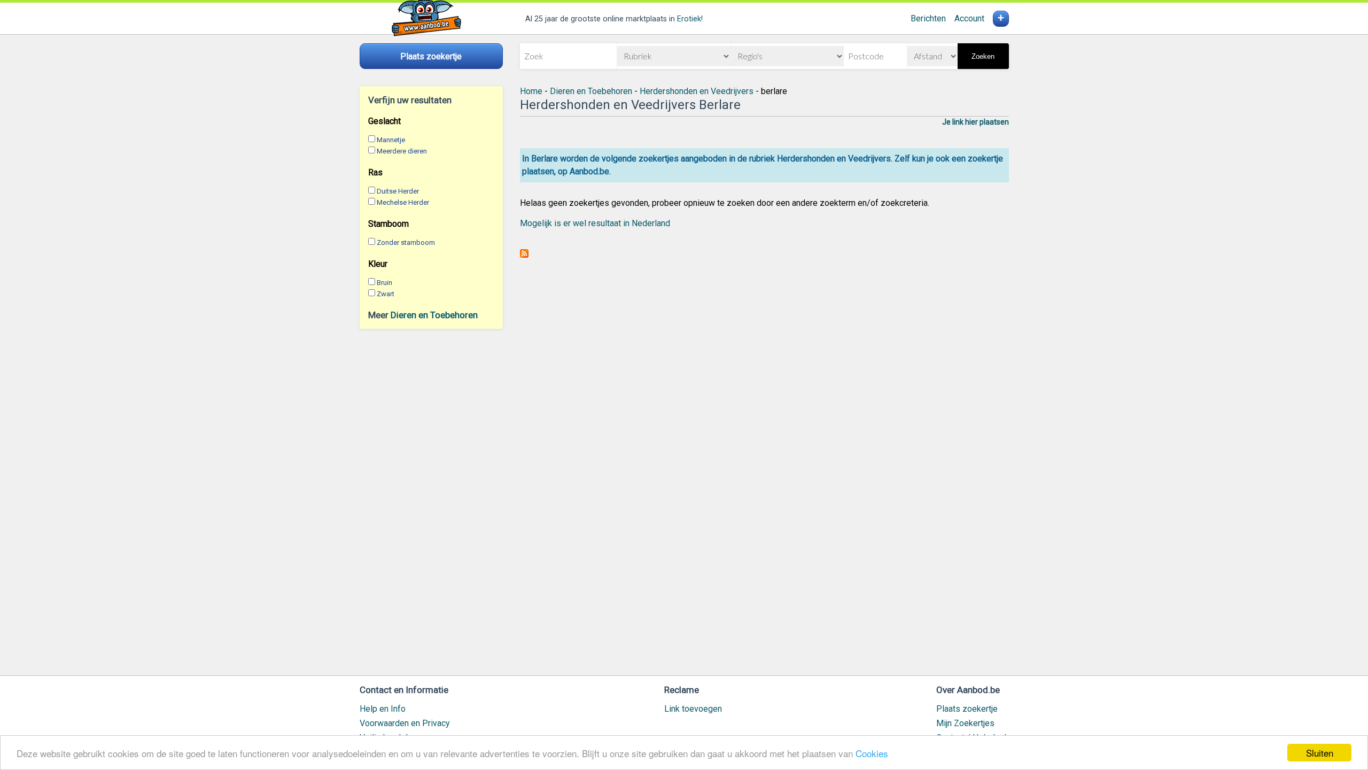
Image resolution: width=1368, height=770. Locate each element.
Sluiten (1319, 752)
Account (969, 18)
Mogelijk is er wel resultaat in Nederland (595, 223)
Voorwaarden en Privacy (405, 723)
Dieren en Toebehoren (434, 315)
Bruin (384, 283)
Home (531, 91)
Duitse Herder (398, 191)
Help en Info (383, 709)
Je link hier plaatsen (975, 122)
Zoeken (982, 56)
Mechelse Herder (403, 202)
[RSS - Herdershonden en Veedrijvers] (524, 255)
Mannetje (391, 140)
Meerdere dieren (402, 151)
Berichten (928, 18)
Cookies (872, 753)
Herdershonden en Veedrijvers (696, 91)
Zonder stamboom (406, 242)
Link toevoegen (693, 709)
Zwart (385, 294)
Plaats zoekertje (967, 709)
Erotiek (689, 19)
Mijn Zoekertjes (965, 723)
